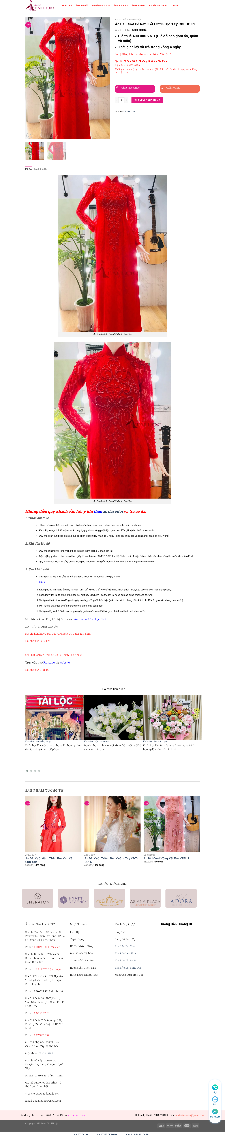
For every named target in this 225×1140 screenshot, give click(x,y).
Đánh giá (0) (40, 169)
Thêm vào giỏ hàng (147, 100)
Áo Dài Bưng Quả (101, 5)
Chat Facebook (107, 1134)
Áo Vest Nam (138, 5)
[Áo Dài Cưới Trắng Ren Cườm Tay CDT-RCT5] (112, 824)
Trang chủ (120, 19)
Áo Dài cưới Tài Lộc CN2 (90, 619)
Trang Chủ (66, 5)
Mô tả (28, 169)
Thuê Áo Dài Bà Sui (126, 960)
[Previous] (31, 78)
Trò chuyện (215, 1116)
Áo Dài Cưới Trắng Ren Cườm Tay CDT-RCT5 (111, 860)
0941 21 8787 (41, 1013)
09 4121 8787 (46, 1053)
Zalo (215, 1104)
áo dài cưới (113, 511)
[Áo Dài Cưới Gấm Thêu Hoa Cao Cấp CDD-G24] (53, 824)
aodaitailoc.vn (76, 1115)
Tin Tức (175, 5)
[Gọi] (215, 1087)
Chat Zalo (81, 1134)
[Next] (104, 78)
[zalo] (215, 1099)
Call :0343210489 (137, 1134)
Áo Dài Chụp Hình (158, 5)
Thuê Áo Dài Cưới (125, 946)
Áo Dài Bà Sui (121, 5)
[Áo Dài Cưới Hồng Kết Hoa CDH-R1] (172, 824)
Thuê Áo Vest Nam (126, 953)
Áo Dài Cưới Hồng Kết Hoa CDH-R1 (167, 858)
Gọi (215, 1092)
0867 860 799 (41, 1035)
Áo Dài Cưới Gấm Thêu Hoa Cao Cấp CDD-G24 (49, 860)
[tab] (28, 169)
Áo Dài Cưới (82, 5)
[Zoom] (29, 136)
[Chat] (215, 1111)
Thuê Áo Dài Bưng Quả (128, 967)
